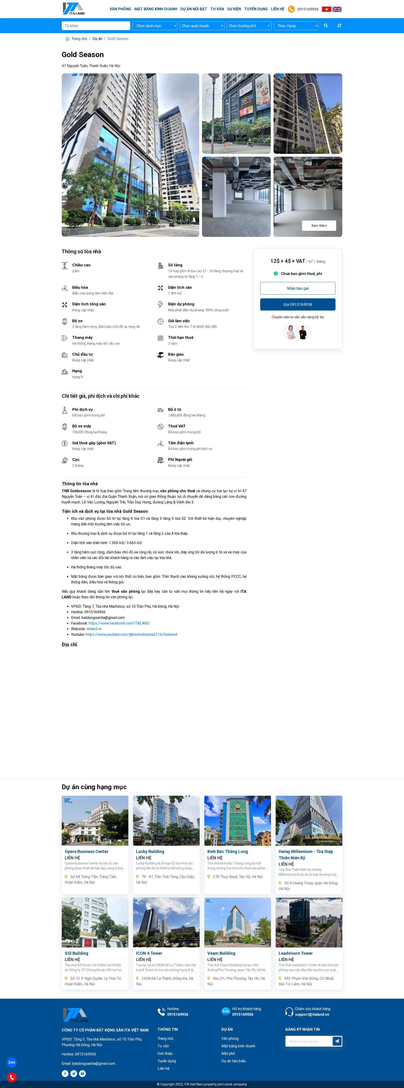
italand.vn (94, 629)
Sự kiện (234, 9)
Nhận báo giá (298, 288)
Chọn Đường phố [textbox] (242, 26)
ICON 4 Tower (149, 953)
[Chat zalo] (14, 1062)
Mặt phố (228, 1053)
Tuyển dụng (256, 9)
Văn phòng (120, 9)
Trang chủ (79, 38)
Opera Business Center (86, 851)
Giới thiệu (165, 1053)
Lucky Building (150, 851)
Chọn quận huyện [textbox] (195, 26)
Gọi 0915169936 (297, 304)
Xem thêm (319, 226)
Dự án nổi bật (193, 9)
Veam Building (221, 953)
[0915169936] (14, 1077)
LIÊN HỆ (277, 9)
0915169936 (307, 9)
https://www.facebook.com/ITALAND (119, 623)
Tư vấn (217, 9)
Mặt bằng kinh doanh (155, 9)
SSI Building (76, 953)
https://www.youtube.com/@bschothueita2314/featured (131, 634)
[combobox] (202, 25)
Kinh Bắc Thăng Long (227, 851)
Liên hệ (163, 1068)
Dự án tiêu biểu (233, 1061)
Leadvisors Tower (296, 953)
